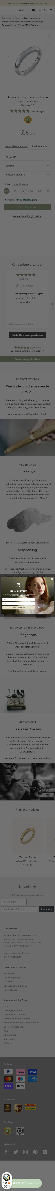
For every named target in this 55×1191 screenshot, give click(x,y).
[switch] (6, 1186)
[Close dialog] (52, 579)
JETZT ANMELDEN (18, 607)
